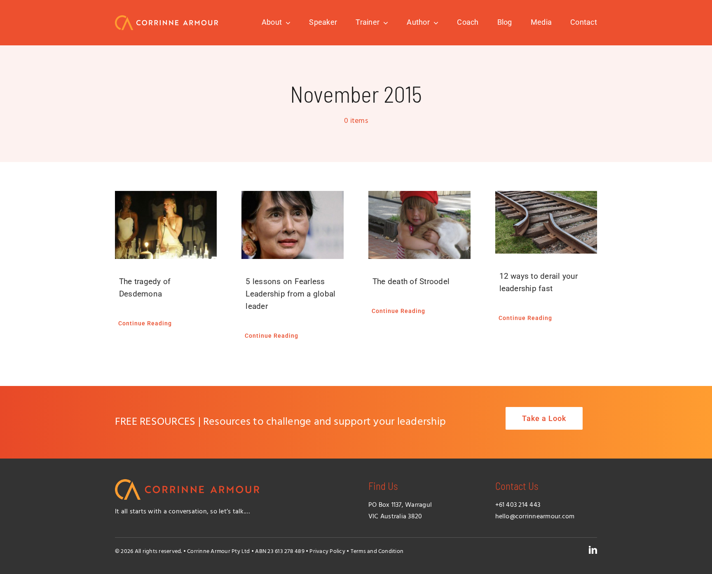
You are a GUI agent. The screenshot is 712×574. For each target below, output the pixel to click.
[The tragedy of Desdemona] (166, 225)
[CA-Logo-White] (166, 18)
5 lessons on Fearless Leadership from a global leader (290, 294)
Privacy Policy (327, 551)
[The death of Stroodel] (419, 225)
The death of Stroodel (411, 281)
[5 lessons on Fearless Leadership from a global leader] (292, 225)
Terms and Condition (377, 551)
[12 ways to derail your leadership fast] (546, 222)
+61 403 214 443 (518, 505)
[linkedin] (593, 550)
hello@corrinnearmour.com (535, 516)
